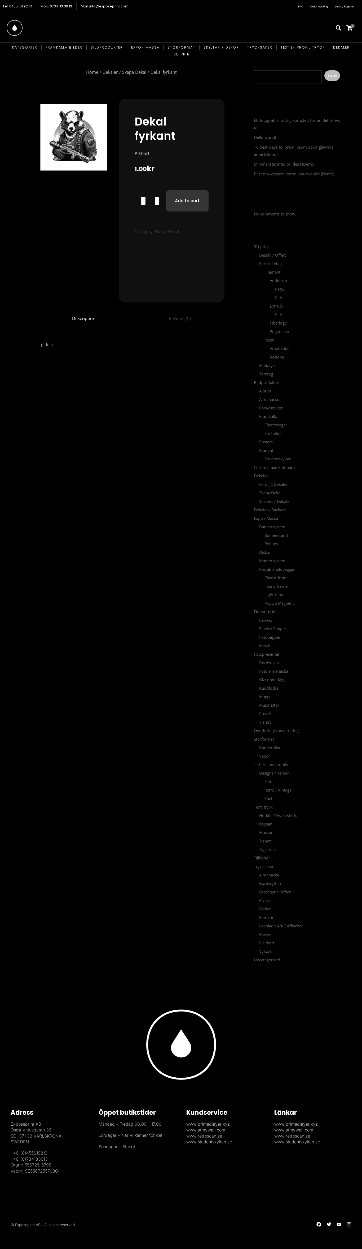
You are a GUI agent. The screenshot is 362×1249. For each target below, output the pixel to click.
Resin (269, 340)
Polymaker (279, 331)
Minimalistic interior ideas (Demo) (284, 164)
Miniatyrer (268, 365)
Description (83, 318)
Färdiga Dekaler (273, 484)
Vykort (265, 951)
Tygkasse (267, 849)
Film (268, 781)
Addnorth (278, 280)
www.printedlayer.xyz (208, 1124)
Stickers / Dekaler (275, 501)
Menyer (266, 934)
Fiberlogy (278, 323)
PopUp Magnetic (279, 603)
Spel (268, 798)
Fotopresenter (267, 654)
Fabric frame (276, 586)
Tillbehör (262, 858)
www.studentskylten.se (209, 1141)
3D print (261, 246)
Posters (266, 441)
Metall (264, 645)
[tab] (83, 318)
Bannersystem (272, 526)
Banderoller (270, 747)
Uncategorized (267, 959)
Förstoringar (275, 424)
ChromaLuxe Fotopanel (275, 467)
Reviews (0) (180, 318)
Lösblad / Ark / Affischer (281, 925)
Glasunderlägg (272, 679)
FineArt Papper (272, 628)
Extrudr (276, 306)
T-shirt (265, 722)
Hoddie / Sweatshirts (278, 815)
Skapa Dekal (167, 232)
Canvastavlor (271, 407)
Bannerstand (276, 535)
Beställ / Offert (272, 255)
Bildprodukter (266, 382)
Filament (272, 272)
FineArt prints (266, 611)
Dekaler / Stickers (270, 509)
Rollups (271, 543)
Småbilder (273, 433)
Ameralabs (279, 348)
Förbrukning (270, 263)
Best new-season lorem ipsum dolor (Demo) (294, 173)
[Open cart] (352, 28)
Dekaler (261, 475)
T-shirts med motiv (271, 764)
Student (266, 450)
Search (261, 64)
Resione (277, 357)
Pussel (265, 713)
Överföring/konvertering (276, 730)
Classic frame (276, 577)
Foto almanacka (273, 671)
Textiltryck (263, 807)
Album (265, 391)
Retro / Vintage (278, 790)
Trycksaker (263, 866)
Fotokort (267, 917)
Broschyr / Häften (275, 891)
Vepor (264, 756)
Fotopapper (269, 637)
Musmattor (269, 705)
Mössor (266, 832)
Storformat (264, 739)
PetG (279, 289)
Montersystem (272, 560)
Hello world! (265, 137)
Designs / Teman (274, 773)
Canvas (265, 620)
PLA (278, 297)
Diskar (265, 552)
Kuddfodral (269, 688)
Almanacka (269, 875)
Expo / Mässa (266, 518)
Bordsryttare (270, 883)
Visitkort (266, 942)
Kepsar (265, 824)
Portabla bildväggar (277, 569)
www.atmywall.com (205, 1130)
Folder (265, 908)
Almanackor (270, 399)
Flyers (264, 900)
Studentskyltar (277, 458)
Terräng (266, 374)
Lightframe (274, 594)
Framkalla (268, 416)
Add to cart (187, 201)
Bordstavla (269, 662)
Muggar (266, 696)
